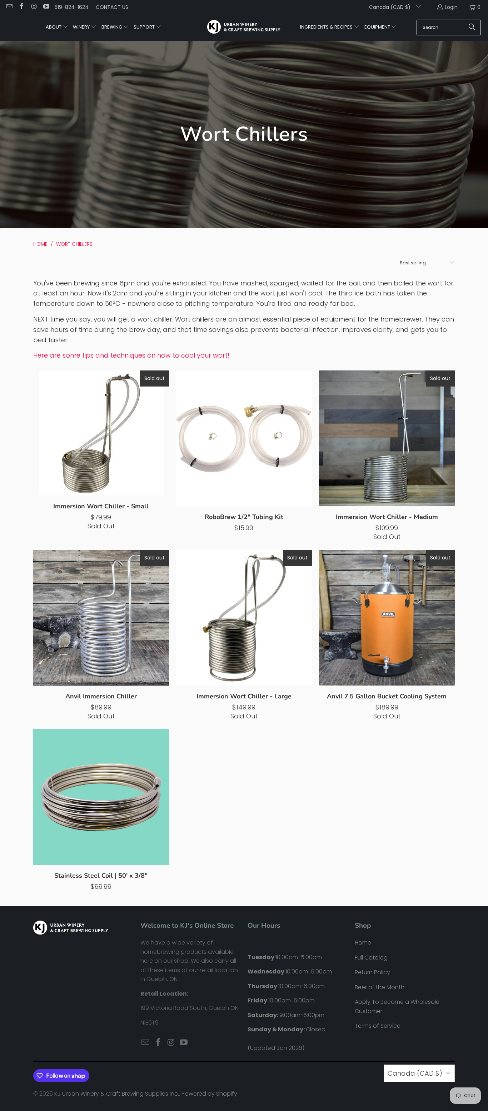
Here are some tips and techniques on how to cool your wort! (131, 355)
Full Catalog (371, 957)
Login (451, 7)
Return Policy (372, 972)
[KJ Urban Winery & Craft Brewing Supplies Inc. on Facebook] (21, 7)
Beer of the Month (379, 987)
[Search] (472, 27)
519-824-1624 (72, 7)
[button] (57, 27)
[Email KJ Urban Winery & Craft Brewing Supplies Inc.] (9, 7)
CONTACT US (112, 7)
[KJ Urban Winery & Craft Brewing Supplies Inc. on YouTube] (46, 7)
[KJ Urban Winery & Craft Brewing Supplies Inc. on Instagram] (33, 7)
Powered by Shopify (209, 1094)
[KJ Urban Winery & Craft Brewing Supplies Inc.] (243, 27)
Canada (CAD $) (390, 7)
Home (363, 942)
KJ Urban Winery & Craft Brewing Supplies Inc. (116, 1094)
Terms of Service (377, 1026)
